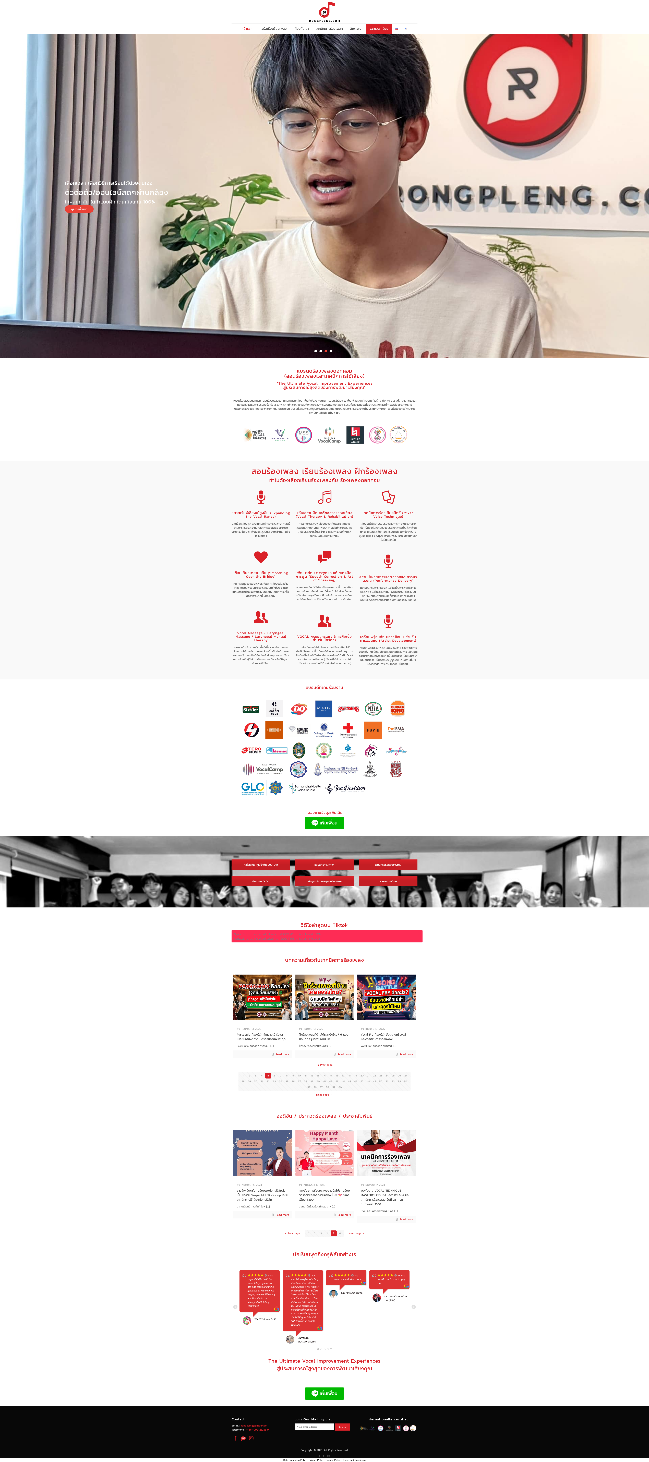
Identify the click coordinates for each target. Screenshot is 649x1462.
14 (324, 1075)
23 (380, 1075)
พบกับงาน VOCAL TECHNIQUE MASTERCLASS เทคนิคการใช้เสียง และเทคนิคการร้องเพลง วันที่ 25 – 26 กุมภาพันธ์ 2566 (385, 1197)
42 (330, 1081)
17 (343, 1075)
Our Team (519, 228)
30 (255, 1081)
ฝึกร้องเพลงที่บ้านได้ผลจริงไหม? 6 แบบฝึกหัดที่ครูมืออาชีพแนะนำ (323, 1036)
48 (368, 1081)
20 (362, 1075)
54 (405, 1081)
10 (299, 1075)
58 (327, 1087)
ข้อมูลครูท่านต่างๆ (324, 865)
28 (243, 1081)
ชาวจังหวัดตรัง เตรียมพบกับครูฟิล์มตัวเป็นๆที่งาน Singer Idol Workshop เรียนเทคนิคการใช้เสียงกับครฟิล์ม (262, 1195)
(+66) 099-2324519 (257, 1430)
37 (299, 1081)
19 (356, 1075)
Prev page (326, 1065)
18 (349, 1075)
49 (374, 1081)
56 (315, 1087)
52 (393, 1081)
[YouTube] (324, 1456)
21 (368, 1075)
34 (280, 1081)
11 (306, 1075)
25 (393, 1075)
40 (318, 1081)
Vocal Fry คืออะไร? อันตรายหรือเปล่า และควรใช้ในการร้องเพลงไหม (384, 1036)
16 (337, 1075)
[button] (315, 351)
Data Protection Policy (295, 1460)
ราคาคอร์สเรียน (388, 881)
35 (287, 1081)
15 (331, 1075)
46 (355, 1081)
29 (249, 1081)
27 (405, 1075)
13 (318, 1075)
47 (361, 1081)
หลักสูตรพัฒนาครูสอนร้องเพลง (324, 881)
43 (336, 1081)
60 (340, 1087)
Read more (282, 1054)
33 (274, 1081)
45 (349, 1081)
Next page (322, 1095)
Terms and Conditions (354, 1460)
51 (387, 1081)
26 (399, 1075)
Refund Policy (333, 1460)
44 (343, 1081)
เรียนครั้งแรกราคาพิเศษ (388, 865)
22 (374, 1075)
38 (305, 1081)
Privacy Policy (316, 1460)
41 (324, 1081)
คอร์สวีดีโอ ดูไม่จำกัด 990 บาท (261, 865)
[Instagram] (328, 1456)
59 (333, 1087)
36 (293, 1081)
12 (312, 1075)
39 (311, 1081)
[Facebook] (319, 1456)
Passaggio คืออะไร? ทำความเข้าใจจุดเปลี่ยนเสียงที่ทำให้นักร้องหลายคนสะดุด (261, 1036)
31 (262, 1081)
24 (387, 1075)
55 (308, 1087)
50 (380, 1081)
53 (399, 1081)
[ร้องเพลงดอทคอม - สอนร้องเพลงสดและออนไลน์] (324, 11)
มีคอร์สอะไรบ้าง (260, 881)
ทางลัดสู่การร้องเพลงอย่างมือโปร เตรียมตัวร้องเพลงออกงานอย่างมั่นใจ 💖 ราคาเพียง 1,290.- (324, 1195)
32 (268, 1081)
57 (321, 1087)
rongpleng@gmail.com (254, 1425)
